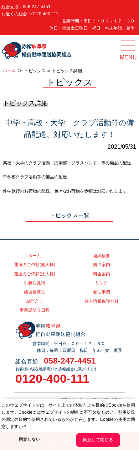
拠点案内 (101, 264)
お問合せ (34, 301)
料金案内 (101, 273)
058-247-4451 (37, 6)
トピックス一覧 (69, 215)
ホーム (9, 70)
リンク (101, 282)
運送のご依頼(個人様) (34, 264)
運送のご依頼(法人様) (34, 273)
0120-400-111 (44, 13)
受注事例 (101, 292)
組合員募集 (34, 292)
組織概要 (101, 255)
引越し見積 (34, 282)
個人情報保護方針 (101, 301)
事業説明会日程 (35, 310)
